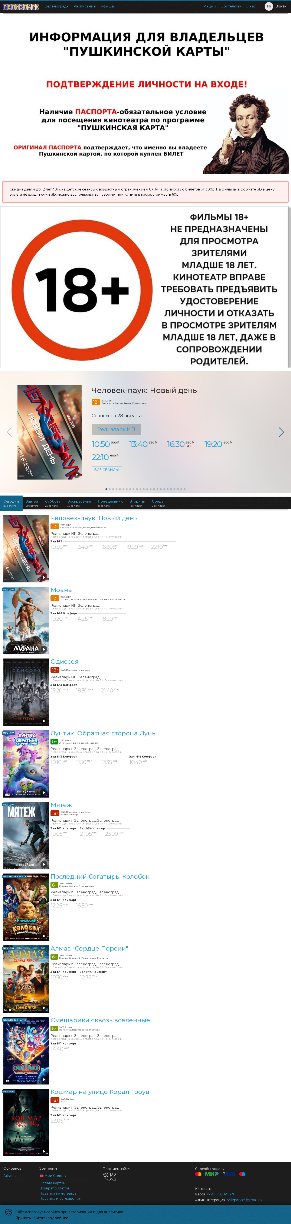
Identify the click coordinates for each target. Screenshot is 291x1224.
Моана (61, 589)
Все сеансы (106, 470)
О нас (251, 6)
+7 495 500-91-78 (220, 1194)
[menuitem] (57, 6)
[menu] (150, 6)
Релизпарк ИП (116, 429)
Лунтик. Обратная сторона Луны (103, 733)
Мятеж (61, 804)
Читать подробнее (51, 1218)
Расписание (84, 6)
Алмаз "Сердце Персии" (89, 948)
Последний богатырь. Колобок (99, 876)
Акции (210, 6)
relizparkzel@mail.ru (244, 1200)
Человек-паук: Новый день (144, 390)
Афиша (107, 6)
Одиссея (64, 661)
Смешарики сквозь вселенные (100, 1020)
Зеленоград (56, 6)
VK (109, 1176)
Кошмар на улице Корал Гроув (99, 1091)
